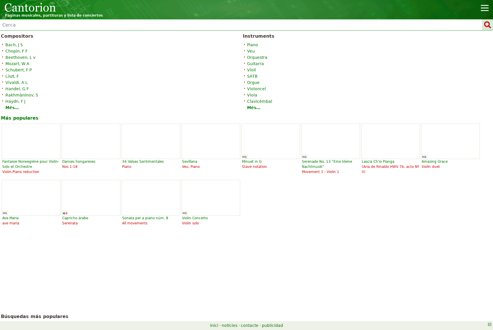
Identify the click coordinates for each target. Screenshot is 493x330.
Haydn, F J (15, 101)
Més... (12, 107)
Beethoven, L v (20, 57)
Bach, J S (14, 45)
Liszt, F (12, 76)
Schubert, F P (18, 70)
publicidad (272, 325)
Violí (251, 70)
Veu (251, 51)
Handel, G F (17, 88)
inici (214, 325)
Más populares (20, 118)
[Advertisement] (246, 272)
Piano (252, 45)
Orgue (253, 82)
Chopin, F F (16, 51)
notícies (229, 325)
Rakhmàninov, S (21, 95)
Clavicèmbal (259, 101)
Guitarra (255, 63)
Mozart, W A (17, 63)
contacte (249, 325)
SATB (252, 76)
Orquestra (257, 57)
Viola (252, 95)
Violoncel (256, 88)
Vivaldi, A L (16, 82)
